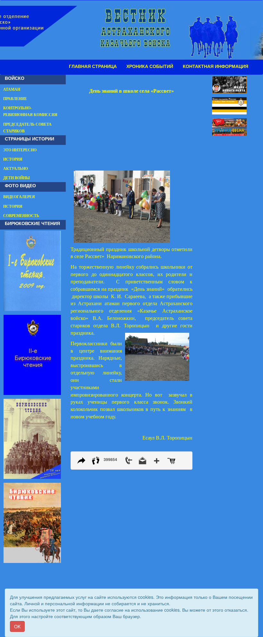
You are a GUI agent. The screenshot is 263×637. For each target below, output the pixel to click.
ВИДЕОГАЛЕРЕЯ (19, 197)
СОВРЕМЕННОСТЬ (21, 216)
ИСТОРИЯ (12, 159)
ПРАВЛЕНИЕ (15, 98)
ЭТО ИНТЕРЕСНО (20, 150)
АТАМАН (11, 89)
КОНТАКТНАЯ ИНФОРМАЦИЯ (215, 66)
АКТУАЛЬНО (15, 168)
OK (17, 626)
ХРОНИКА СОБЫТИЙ (149, 66)
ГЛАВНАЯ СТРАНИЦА (93, 66)
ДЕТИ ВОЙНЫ (16, 178)
